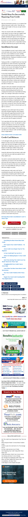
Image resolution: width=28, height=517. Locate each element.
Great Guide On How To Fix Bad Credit (11, 134)
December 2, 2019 (7, 20)
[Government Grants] (12, 375)
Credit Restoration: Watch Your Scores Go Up (12, 454)
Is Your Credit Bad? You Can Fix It (13, 253)
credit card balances (10, 283)
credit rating (15, 286)
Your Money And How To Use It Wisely (10, 456)
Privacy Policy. (23, 515)
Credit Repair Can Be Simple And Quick (10, 462)
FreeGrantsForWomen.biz (14, 513)
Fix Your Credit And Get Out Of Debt (10, 449)
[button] (26, 6)
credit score (6, 289)
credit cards (6, 286)
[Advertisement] (14, 496)
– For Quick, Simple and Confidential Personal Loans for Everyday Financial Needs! (13, 384)
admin (14, 20)
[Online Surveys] (14, 327)
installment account (17, 289)
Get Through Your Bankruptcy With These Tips (12, 457)
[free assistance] (12, 483)
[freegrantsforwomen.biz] (14, 3)
